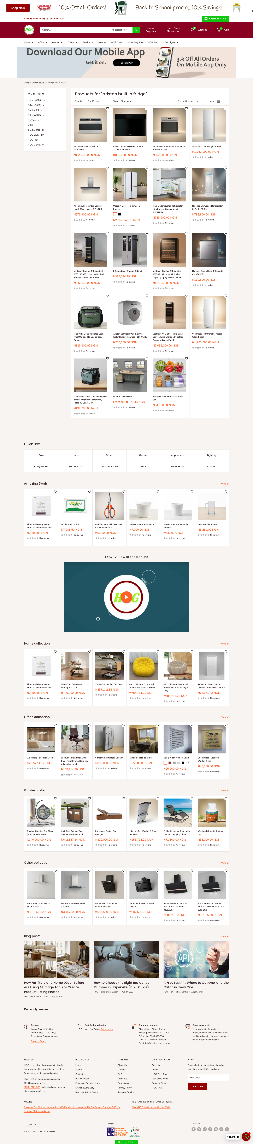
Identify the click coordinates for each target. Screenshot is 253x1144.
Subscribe (197, 1086)
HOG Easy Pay (135, 42)
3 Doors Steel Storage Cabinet (127, 271)
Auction (155, 1069)
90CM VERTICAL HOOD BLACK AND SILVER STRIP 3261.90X (211, 906)
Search (78, 1069)
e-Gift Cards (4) (36, 130)
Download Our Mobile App (87, 1083)
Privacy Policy (125, 1087)
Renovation (177, 466)
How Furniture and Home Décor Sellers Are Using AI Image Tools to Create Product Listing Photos (54, 987)
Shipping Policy (38, 1041)
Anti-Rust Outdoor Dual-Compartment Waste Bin (72, 833)
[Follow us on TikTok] (221, 1129)
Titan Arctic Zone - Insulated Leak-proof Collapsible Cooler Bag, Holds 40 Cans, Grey (90, 399)
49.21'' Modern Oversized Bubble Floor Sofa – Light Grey (176, 687)
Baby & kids (41, 466)
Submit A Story (159, 1083)
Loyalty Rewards (160, 1078)
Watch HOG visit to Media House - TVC (151, 1107)
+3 (188, 763)
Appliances (177, 455)
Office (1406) (35, 105)
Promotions (123, 1083)
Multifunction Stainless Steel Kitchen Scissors (109, 526)
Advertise (156, 1065)
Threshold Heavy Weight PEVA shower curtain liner (39, 526)
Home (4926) (35, 100)
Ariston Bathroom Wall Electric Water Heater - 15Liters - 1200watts (130, 335)
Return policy (107, 1029)
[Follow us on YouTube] (216, 1129)
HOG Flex (153, 42)
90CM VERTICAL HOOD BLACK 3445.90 (106, 905)
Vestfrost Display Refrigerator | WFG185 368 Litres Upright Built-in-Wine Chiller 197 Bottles (89, 274)
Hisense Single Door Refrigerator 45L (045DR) (208, 272)
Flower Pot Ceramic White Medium (176, 526)
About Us (122, 1065)
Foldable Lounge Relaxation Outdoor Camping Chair (177, 833)
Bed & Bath (75, 466)
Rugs (144, 466)
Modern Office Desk (122, 396)
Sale (41, 455)
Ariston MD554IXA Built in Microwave (86, 148)
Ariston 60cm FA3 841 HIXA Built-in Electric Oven (169, 148)
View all (225, 484)
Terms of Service (126, 1092)
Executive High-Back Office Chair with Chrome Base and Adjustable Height (74, 761)
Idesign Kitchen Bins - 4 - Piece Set (168, 398)
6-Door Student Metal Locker (109, 758)
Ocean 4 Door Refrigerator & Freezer (126, 207)
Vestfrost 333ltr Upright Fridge (206, 146)
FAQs (120, 1074)
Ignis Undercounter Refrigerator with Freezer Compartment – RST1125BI (168, 209)
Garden (55, 42)
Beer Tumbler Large (207, 524)
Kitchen (211, 466)
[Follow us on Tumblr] (227, 1129)
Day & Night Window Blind (176, 758)
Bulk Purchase (82, 1078)
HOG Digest (169, 42)
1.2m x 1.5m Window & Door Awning (143, 833)
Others (71, 42)
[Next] (229, 517)
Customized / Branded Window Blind (208, 759)
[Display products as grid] (218, 101)
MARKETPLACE (32, 1087)
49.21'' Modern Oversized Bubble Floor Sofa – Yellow (142, 686)
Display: (116, 101)
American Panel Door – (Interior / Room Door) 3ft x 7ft (212, 686)
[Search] (136, 30)
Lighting (212, 455)
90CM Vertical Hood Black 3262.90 (141, 905)
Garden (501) (35, 110)
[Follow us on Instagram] (205, 1129)
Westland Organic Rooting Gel (210, 833)
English (29, 1124)
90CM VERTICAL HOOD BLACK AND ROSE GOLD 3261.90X (176, 906)
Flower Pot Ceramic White (141, 524)
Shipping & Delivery (84, 1087)
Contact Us (80, 1074)
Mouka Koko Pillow (70, 524)
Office (41, 42)
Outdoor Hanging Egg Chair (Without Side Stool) (40, 833)
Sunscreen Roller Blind (140, 758)
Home (27, 42)
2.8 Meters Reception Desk (40, 758)
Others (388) (34, 115)
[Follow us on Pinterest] (210, 1129)
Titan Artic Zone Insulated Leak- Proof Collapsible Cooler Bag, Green (89, 337)
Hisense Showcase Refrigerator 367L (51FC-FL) (207, 207)
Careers (122, 1069)
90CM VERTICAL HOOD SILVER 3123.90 (38, 905)
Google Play (126, 63)
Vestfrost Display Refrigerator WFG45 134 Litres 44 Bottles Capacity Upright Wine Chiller (167, 274)
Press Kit (122, 1078)
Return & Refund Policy (86, 1092)
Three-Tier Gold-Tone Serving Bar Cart (71, 686)
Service (86, 42)
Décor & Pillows (109, 466)
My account (173, 31)
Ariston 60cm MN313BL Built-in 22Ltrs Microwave (128, 148)
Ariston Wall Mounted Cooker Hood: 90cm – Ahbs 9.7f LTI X (88, 207)
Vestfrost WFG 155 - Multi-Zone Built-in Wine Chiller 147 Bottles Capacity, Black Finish (168, 337)
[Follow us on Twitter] (199, 1129)
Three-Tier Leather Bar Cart (108, 684)
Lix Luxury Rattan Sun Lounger (105, 833)
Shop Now (170, 7)
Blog (100, 42)
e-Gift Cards (117, 42)
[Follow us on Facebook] (194, 1129)
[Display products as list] (223, 101)
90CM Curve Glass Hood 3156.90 (73, 905)
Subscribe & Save (217, 19)
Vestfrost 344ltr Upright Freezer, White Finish (207, 335)
